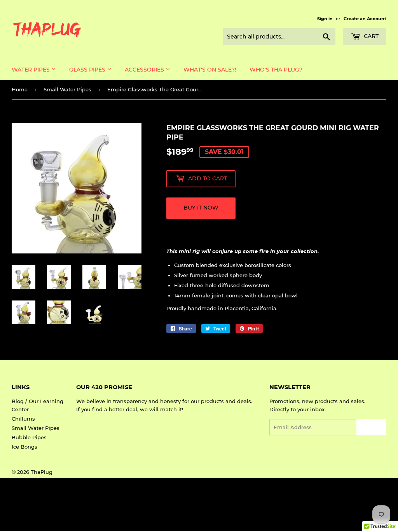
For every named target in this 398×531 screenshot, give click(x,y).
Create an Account (365, 18)
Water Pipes (31, 69)
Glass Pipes (88, 69)
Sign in (325, 18)
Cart (370, 36)
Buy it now (200, 207)
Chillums (23, 419)
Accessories (145, 69)
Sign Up (371, 427)
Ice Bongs (24, 447)
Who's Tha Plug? (276, 69)
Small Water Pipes (67, 89)
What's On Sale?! (209, 69)
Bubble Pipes (29, 437)
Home (20, 89)
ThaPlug (41, 472)
